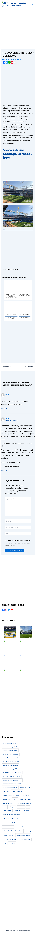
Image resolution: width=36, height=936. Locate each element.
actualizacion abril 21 (9, 743)
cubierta (26, 795)
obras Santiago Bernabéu (12, 831)
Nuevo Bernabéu (11, 819)
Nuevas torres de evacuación (13, 814)
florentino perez (25, 799)
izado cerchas (7, 810)
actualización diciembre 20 (12, 784)
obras (28, 823)
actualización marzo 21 (10, 787)
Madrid (26, 810)
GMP (4, 807)
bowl (30, 787)
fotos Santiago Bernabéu (24, 803)
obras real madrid (22, 827)
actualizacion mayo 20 (10, 769)
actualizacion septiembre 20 (12, 780)
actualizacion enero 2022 (10, 754)
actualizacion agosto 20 (10, 747)
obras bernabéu (8, 827)
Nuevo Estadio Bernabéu (18, 4)
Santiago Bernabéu (23, 835)
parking (28, 831)
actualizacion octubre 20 (11, 776)
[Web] (18, 534)
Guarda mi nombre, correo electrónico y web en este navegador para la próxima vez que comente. (18, 543)
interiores (21, 807)
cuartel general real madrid (11, 795)
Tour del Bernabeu (9, 839)
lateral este (17, 810)
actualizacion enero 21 (10, 750)
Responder (4, 408)
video (4, 843)
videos (12, 843)
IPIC (28, 807)
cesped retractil (17, 791)
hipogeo (12, 807)
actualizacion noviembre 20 (12, 772)
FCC (15, 799)
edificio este (6, 799)
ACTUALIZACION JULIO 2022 (12, 761)
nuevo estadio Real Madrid (13, 823)
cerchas (6, 791)
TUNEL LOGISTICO (24, 839)
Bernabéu (23, 787)
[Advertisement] (18, 30)
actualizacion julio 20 (10, 758)
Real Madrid (8, 835)
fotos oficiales (7, 803)
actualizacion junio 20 (10, 765)
